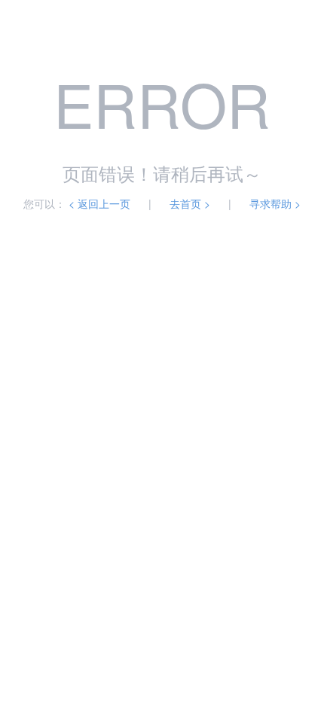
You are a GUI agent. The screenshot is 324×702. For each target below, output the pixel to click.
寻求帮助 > (275, 203)
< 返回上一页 (99, 203)
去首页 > (190, 203)
